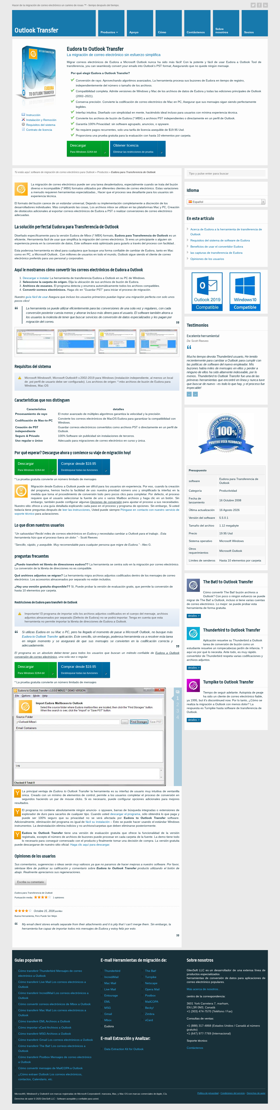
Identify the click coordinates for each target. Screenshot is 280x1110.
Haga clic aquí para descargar (89, 844)
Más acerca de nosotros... (204, 989)
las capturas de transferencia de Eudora (216, 252)
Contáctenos (195, 1047)
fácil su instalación (97, 821)
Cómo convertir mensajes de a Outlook (50, 1068)
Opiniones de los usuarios (207, 259)
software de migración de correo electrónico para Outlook (62, 172)
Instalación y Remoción (41, 120)
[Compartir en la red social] (253, 5)
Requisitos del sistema (40, 124)
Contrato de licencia (39, 129)
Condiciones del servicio (233, 1093)
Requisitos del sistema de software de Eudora (220, 240)
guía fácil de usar (37, 296)
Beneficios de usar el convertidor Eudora (216, 246)
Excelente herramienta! (203, 336)
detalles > (194, 615)
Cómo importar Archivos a (44, 1027)
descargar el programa (125, 814)
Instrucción (33, 115)
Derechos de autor (256, 1093)
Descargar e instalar (36, 278)
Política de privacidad (208, 1093)
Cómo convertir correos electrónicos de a (54, 1004)
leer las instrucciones (76, 509)
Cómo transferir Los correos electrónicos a (55, 1039)
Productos (102, 172)
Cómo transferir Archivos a (44, 1021)
